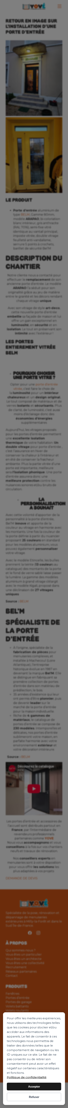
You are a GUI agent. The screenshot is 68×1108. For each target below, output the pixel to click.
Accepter (34, 1086)
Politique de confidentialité (26, 1077)
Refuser (34, 1097)
